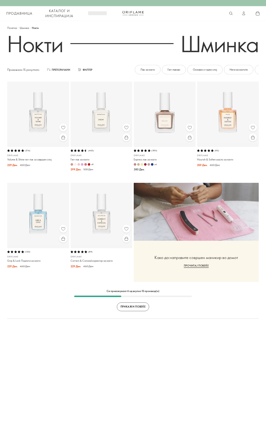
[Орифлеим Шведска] (133, 13)
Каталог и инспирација (59, 13)
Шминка (24, 28)
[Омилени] (63, 127)
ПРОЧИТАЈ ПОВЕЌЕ (196, 265)
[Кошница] (257, 13)
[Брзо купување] (63, 137)
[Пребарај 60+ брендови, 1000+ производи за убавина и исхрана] (231, 13)
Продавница (19, 13)
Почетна (12, 28)
